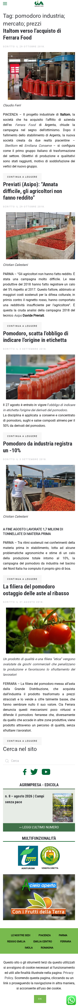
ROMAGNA (47, 947)
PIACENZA (45, 935)
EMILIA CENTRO (42, 941)
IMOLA (29, 947)
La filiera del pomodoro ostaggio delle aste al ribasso (36, 590)
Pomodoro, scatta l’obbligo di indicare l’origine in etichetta (35, 337)
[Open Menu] (5, 3)
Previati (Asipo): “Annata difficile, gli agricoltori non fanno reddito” (32, 191)
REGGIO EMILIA (16, 941)
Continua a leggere (22, 177)
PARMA (63, 935)
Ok (40, 999)
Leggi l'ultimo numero (39, 827)
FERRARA (65, 941)
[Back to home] (39, 3)
